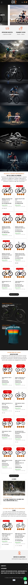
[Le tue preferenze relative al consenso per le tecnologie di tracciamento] (25, 582)
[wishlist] (8, 194)
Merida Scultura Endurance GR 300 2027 (6, 228)
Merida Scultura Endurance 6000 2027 (20, 227)
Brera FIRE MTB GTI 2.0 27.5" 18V (7, 404)
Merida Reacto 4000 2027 (20, 199)
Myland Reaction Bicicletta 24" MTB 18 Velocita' (20, 432)
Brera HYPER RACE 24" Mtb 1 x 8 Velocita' (20, 378)
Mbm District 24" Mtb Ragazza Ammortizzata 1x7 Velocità (20, 462)
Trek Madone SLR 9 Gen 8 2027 (19, 282)
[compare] (10, 194)
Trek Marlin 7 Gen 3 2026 (6, 432)
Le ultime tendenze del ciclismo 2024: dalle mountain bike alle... (13, 500)
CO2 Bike (11, 577)
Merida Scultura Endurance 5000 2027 (7, 254)
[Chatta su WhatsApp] (25, 578)
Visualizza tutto (14, 294)
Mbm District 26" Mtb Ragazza (7, 461)
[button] (2, 2)
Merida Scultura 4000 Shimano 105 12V (7, 199)
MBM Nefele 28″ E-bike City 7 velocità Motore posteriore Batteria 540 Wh (20, 535)
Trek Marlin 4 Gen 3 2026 (20, 404)
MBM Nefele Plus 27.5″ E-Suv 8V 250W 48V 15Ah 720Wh (7, 535)
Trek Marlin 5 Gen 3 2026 (6, 378)
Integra (21, 577)
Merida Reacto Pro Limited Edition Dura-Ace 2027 (20, 255)
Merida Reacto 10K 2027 (6, 282)
